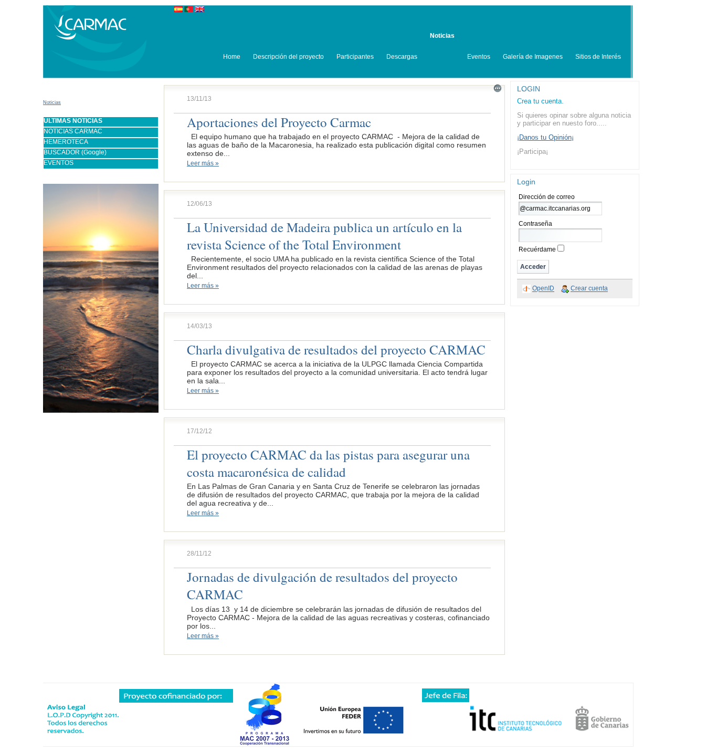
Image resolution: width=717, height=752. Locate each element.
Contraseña (535, 224)
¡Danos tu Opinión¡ (545, 137)
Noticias (52, 102)
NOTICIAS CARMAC (73, 131)
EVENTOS (58, 162)
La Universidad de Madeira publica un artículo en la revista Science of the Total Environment (324, 235)
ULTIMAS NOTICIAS (73, 120)
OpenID (543, 289)
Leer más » (203, 163)
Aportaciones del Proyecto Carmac (279, 122)
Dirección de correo (547, 197)
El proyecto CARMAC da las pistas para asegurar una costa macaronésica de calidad (328, 463)
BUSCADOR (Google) (75, 152)
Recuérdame (537, 249)
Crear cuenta (589, 289)
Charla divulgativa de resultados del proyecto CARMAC (336, 349)
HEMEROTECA (66, 141)
